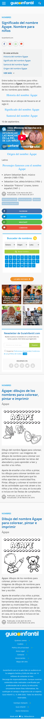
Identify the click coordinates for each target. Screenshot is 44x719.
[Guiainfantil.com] (22, 4)
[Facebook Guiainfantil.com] (11, 365)
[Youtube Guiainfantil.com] (32, 365)
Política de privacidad (20, 647)
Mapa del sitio (22, 662)
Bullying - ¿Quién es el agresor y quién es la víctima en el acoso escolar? (32, 321)
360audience (29, 716)
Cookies (20, 644)
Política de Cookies (16, 354)
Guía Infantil (20, 707)
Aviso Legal (20, 651)
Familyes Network (20, 703)
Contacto (20, 655)
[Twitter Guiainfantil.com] (27, 365)
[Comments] (21, 44)
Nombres (6, 17)
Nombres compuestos (10, 203)
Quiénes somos (21, 640)
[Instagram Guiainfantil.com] (22, 365)
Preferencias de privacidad (22, 351)
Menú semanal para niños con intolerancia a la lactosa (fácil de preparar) (10, 320)
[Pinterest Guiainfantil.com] (16, 365)
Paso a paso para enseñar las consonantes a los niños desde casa (32, 299)
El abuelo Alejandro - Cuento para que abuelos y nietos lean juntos (11, 299)
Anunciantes (20, 658)
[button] (6, 4)
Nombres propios (25, 199)
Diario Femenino (22, 711)
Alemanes (36, 199)
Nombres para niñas (9, 199)
